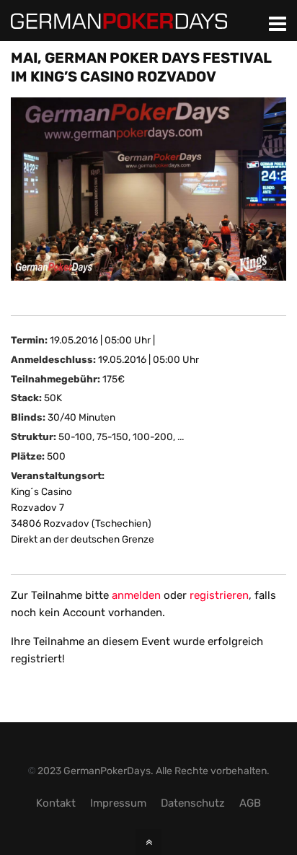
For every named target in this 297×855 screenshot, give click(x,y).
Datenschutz (193, 803)
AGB (250, 803)
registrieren (219, 595)
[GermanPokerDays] (119, 20)
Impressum (118, 803)
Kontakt (56, 803)
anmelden (136, 595)
